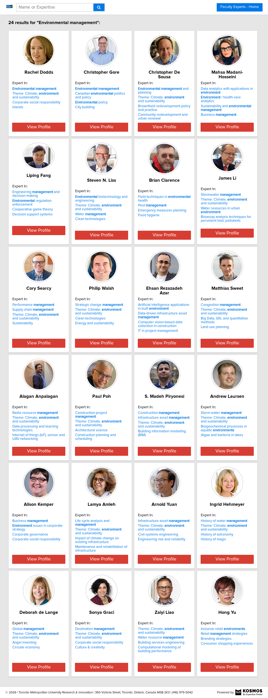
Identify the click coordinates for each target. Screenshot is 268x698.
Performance (33, 305)
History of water (224, 521)
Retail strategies (224, 634)
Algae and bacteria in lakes (222, 435)
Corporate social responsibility (36, 102)
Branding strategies (216, 639)
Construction (158, 413)
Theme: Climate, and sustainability (35, 95)
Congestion (221, 305)
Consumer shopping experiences (227, 643)
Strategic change (99, 305)
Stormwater (221, 195)
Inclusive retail (223, 629)
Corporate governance (30, 534)
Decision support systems (32, 214)
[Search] (98, 7)
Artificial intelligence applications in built (163, 306)
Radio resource (35, 413)
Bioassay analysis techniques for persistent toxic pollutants (226, 219)
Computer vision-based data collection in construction (160, 324)
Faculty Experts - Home (239, 7)
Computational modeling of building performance (159, 649)
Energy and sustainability (94, 323)
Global (28, 629)
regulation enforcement (32, 202)
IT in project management (158, 331)
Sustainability (22, 323)
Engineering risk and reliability (161, 539)
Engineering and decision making (36, 194)
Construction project (91, 415)
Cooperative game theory (32, 209)
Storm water (221, 413)
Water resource (161, 637)
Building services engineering (161, 642)
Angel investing (24, 642)
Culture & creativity (90, 647)
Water (90, 214)
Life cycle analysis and (92, 523)
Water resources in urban (220, 210)
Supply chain (33, 310)
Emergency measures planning (162, 210)
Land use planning (215, 327)
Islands (17, 107)
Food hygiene (149, 215)
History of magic (213, 539)
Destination (95, 629)
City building (85, 107)
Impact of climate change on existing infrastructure (97, 540)
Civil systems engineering (158, 534)
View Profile (39, 127)
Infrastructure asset (163, 418)
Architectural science (91, 430)
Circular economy (26, 647)
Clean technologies (90, 219)
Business (218, 115)
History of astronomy (217, 534)
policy (91, 102)
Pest (152, 205)
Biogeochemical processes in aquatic (224, 428)
